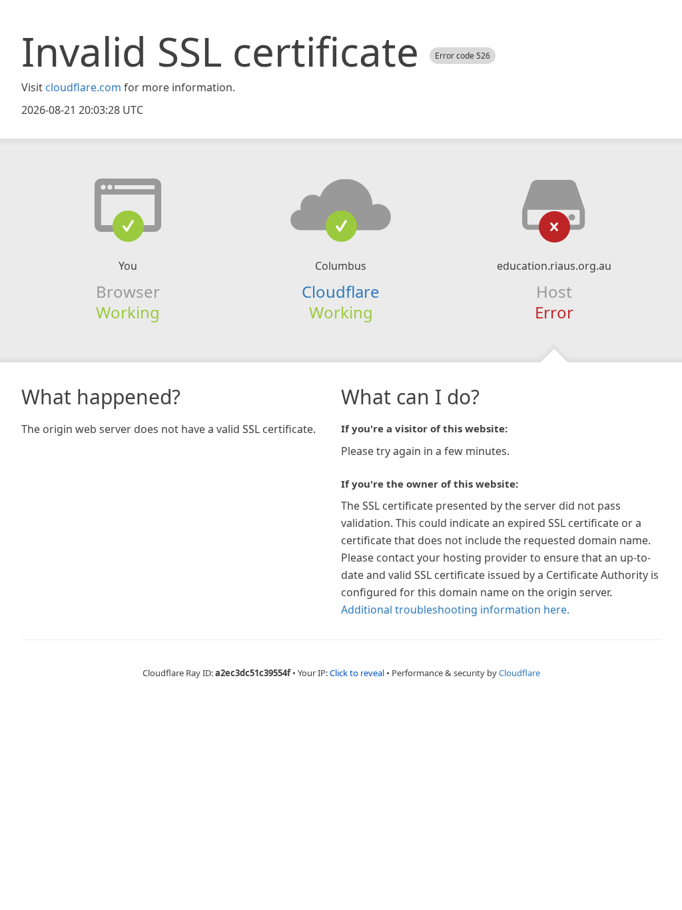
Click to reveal (357, 673)
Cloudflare (341, 291)
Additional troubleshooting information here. (455, 609)
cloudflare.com (83, 87)
